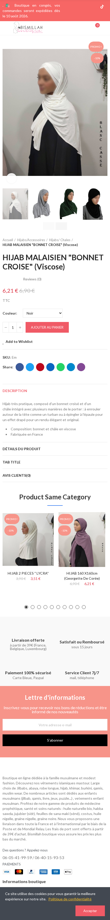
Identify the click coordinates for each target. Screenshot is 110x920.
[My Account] (104, 28)
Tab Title (11, 462)
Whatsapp (61, 367)
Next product (103, 242)
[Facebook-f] (77, 7)
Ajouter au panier (47, 327)
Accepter (90, 911)
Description (15, 390)
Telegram (71, 367)
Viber (81, 367)
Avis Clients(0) (17, 475)
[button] (8, 112)
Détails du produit (22, 449)
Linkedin (50, 367)
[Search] (86, 27)
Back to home (97, 242)
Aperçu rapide (41, 531)
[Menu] (5, 28)
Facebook (20, 367)
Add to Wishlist (19, 341)
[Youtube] (94, 7)
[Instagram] (86, 7)
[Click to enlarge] (11, 178)
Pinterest (40, 367)
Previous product (91, 242)
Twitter (30, 367)
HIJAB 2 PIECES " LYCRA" (28, 573)
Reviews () (32, 279)
